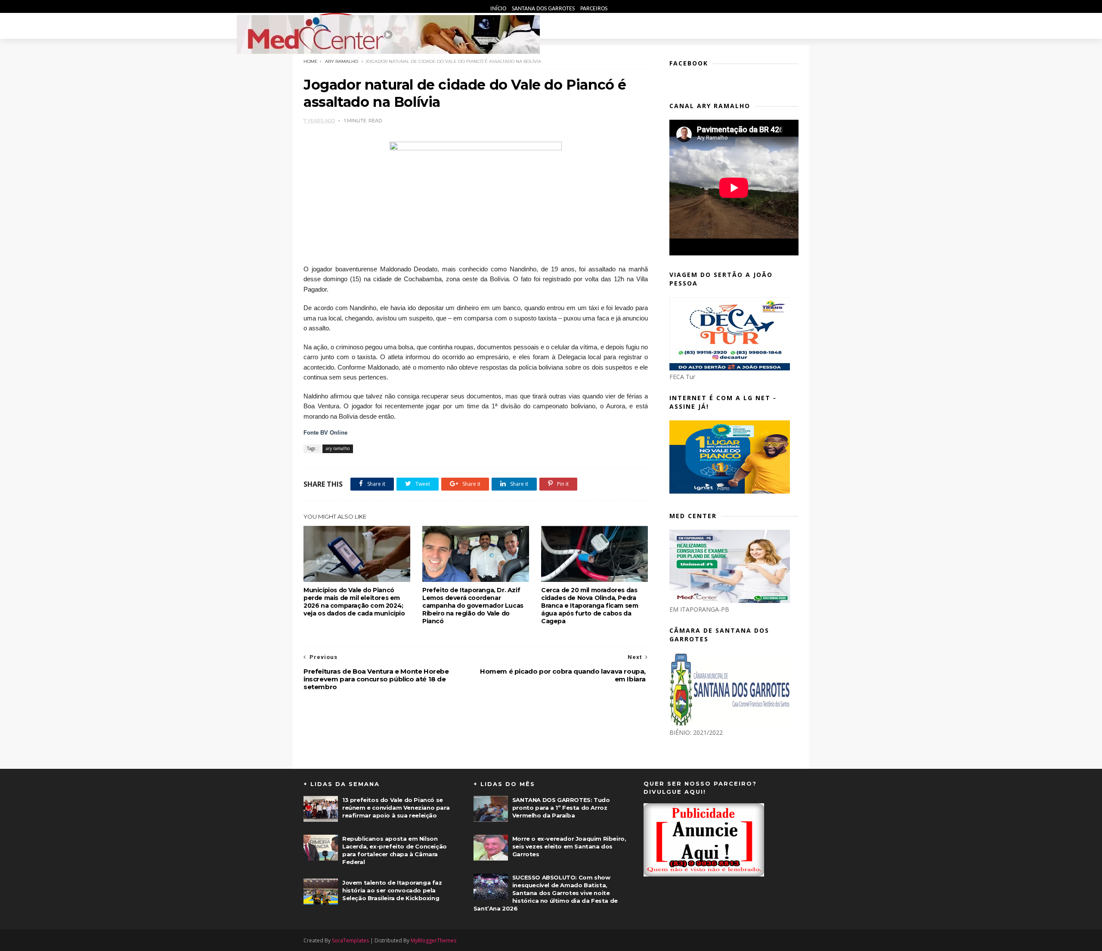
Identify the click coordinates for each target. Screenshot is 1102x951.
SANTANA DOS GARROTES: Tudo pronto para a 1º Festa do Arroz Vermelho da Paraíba (561, 807)
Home (310, 61)
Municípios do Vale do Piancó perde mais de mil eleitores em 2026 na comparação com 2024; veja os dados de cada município (354, 601)
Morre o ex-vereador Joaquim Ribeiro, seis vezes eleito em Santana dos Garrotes (569, 846)
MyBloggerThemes (433, 940)
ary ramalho (341, 61)
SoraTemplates (350, 940)
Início (499, 9)
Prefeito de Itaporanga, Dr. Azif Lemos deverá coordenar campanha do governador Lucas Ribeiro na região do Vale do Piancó (472, 605)
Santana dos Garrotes (544, 9)
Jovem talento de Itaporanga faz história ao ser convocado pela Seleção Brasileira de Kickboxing (392, 890)
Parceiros (593, 9)
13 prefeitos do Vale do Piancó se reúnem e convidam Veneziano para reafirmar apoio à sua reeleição (395, 807)
